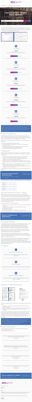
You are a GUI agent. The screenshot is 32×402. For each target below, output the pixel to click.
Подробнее (20, 56)
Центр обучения (9, 5)
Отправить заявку (26, 173)
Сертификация (3, 5)
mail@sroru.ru (14, 330)
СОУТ (14, 5)
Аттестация (18, 5)
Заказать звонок (26, 215)
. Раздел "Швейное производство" (9, 182)
